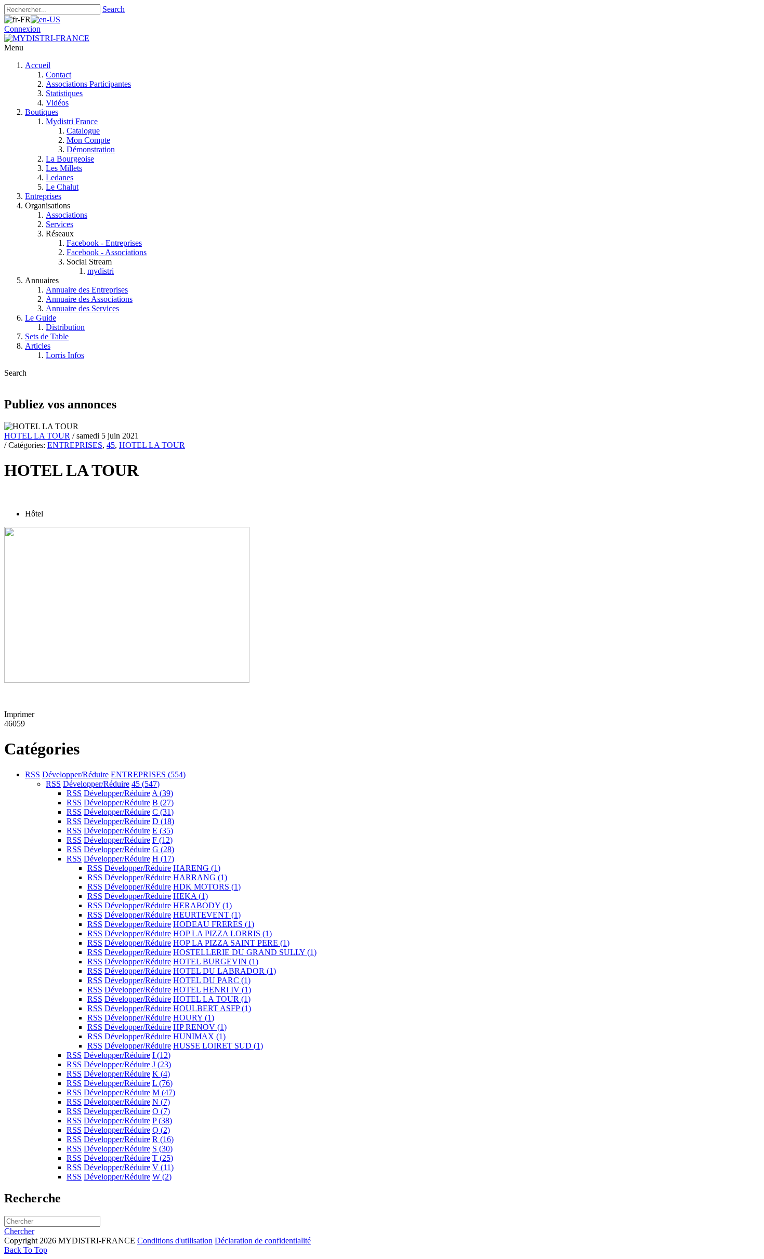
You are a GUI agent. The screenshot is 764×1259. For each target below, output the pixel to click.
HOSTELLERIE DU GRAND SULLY (245, 952)
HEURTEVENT (207, 914)
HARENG (196, 868)
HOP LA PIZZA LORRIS (222, 933)
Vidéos (57, 102)
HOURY (193, 1017)
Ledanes (59, 177)
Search (113, 9)
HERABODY (202, 905)
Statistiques (64, 93)
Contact (58, 74)
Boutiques (41, 112)
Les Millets (64, 168)
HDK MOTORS (207, 886)
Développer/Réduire (75, 774)
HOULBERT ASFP (212, 1008)
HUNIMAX (199, 1036)
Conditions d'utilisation (175, 1240)
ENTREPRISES (74, 445)
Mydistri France (72, 121)
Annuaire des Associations (89, 299)
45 (111, 445)
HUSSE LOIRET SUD (218, 1045)
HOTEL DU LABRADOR (224, 970)
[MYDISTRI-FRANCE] (46, 38)
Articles (37, 345)
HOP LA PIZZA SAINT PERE (231, 942)
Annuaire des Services (82, 308)
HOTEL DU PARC (212, 980)
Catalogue (83, 130)
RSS (32, 774)
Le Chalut (62, 186)
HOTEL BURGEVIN (215, 961)
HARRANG (200, 877)
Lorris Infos (65, 355)
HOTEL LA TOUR (37, 435)
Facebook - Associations (107, 252)
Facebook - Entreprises (104, 242)
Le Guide (40, 317)
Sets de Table (47, 336)
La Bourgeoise (70, 158)
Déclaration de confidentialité (263, 1240)
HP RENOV (200, 1027)
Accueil (37, 65)
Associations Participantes (88, 83)
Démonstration (91, 149)
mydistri (100, 271)
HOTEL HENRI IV (212, 989)
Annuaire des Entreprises (87, 289)
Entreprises (43, 196)
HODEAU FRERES (213, 924)
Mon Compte (88, 140)
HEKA (190, 896)
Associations (66, 214)
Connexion (22, 28)
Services (59, 224)
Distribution (65, 327)
